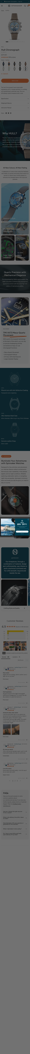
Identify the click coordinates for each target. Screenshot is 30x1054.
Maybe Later (22, 533)
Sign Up (22, 531)
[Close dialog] (28, 519)
